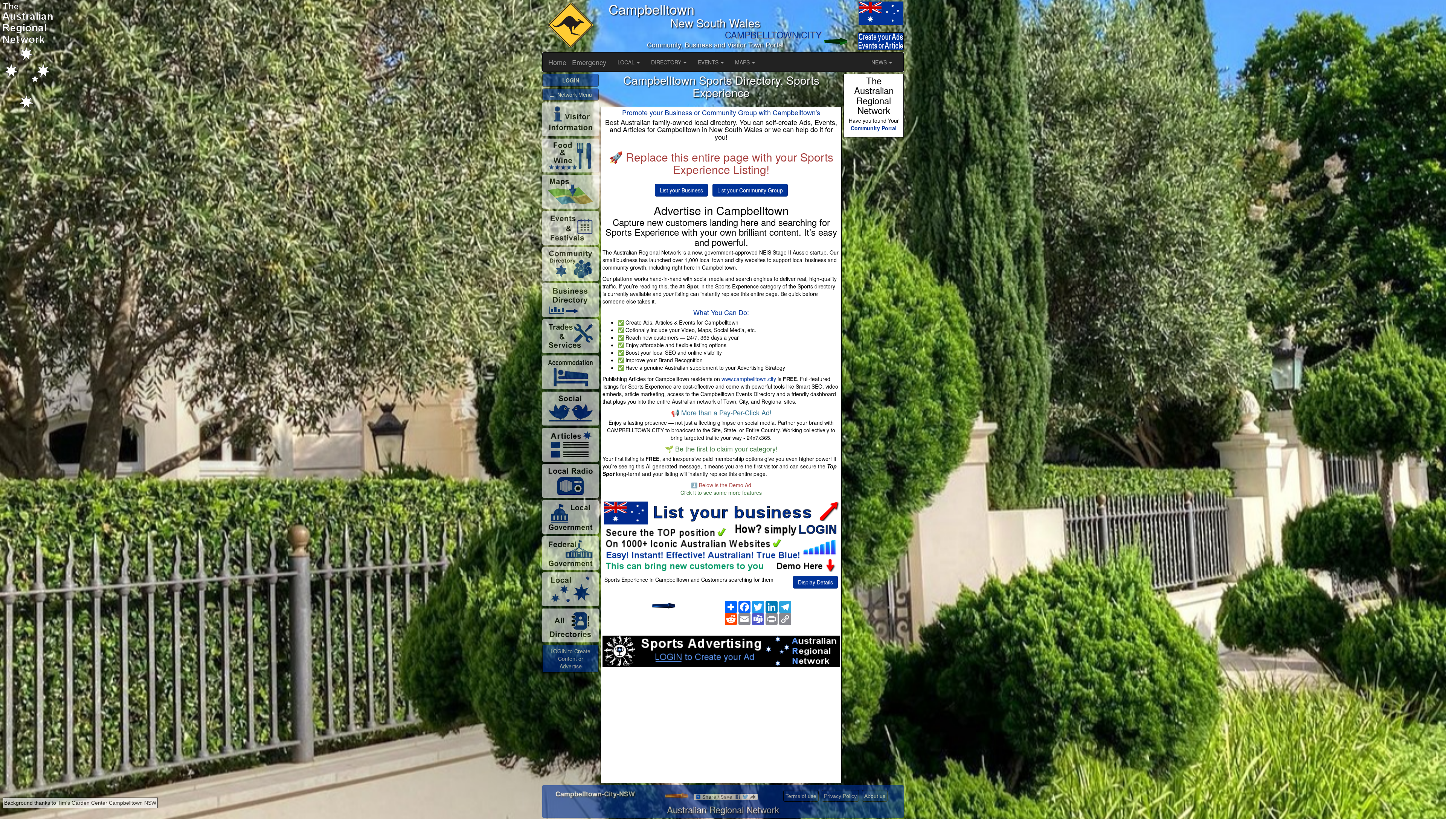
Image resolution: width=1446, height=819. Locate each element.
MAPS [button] (743, 62)
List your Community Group (750, 190)
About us (874, 796)
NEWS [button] (879, 62)
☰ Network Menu (570, 94)
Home (557, 62)
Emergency (589, 62)
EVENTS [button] (709, 62)
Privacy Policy (840, 796)
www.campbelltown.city (748, 379)
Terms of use (801, 796)
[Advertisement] (721, 727)
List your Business (681, 190)
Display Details (815, 582)
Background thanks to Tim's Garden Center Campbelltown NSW (80, 803)
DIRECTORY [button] (667, 62)
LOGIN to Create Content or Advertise (570, 658)
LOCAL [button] (627, 62)
